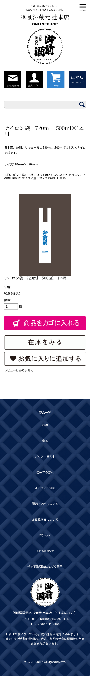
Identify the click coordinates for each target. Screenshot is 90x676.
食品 (45, 441)
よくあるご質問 (45, 488)
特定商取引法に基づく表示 (45, 566)
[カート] (55, 79)
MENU (83, 10)
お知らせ (45, 535)
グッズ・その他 (45, 456)
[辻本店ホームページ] (77, 79)
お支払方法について (45, 519)
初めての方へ (45, 472)
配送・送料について (45, 503)
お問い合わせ (45, 551)
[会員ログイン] (34, 79)
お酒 (45, 425)
